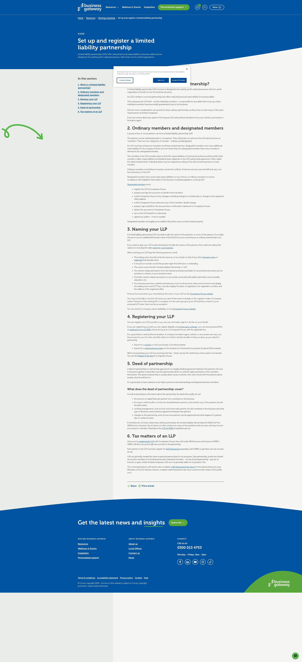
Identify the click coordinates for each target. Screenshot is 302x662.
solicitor (148, 345)
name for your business (163, 248)
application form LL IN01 (140, 330)
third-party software (188, 327)
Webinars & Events (131, 7)
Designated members (136, 184)
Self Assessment (173, 449)
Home (80, 18)
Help (146, 578)
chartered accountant (154, 348)
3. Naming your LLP (88, 99)
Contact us (134, 553)
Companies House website (201, 294)
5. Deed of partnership (89, 107)
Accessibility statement (107, 578)
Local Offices (135, 548)
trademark (138, 260)
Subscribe (176, 522)
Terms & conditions (86, 578)
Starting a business (106, 18)
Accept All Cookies (178, 80)
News (131, 558)
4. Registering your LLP (89, 103)
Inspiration (149, 7)
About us (133, 544)
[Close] (186, 69)
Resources (111, 7)
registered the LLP (146, 441)
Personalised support (172, 7)
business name (209, 257)
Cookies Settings (125, 80)
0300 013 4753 (189, 548)
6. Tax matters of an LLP (90, 112)
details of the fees (145, 356)
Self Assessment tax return (183, 467)
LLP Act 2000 (167, 428)
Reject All (161, 80)
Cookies (138, 578)
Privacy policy (126, 578)
